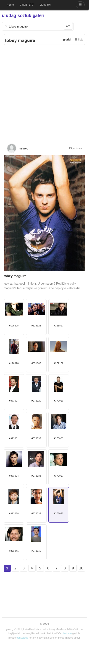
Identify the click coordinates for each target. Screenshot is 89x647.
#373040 (58, 513)
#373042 (36, 551)
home (10, 4)
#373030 (58, 400)
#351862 (36, 363)
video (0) (45, 4)
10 (81, 568)
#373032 (36, 438)
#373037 (58, 476)
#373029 (36, 400)
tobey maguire (20, 40)
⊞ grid (67, 39)
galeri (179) (27, 4)
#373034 (14, 476)
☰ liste (79, 39)
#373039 (36, 513)
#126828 (14, 363)
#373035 (36, 476)
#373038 (14, 513)
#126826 (36, 325)
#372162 (58, 363)
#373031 (14, 438)
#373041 (14, 551)
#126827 (58, 325)
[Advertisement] (44, 91)
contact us (22, 637)
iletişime (67, 633)
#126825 (14, 325)
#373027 (14, 400)
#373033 (58, 438)
